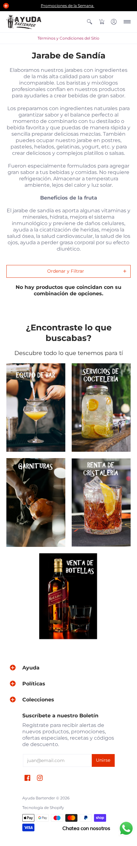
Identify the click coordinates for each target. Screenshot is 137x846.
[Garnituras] (35, 502)
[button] (6, 6)
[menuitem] (89, 21)
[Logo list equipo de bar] (35, 407)
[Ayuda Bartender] (23, 21)
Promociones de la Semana (67, 5)
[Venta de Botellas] (68, 596)
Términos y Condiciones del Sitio (68, 38)
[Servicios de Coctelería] (101, 407)
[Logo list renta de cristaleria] (101, 502)
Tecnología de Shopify (43, 807)
